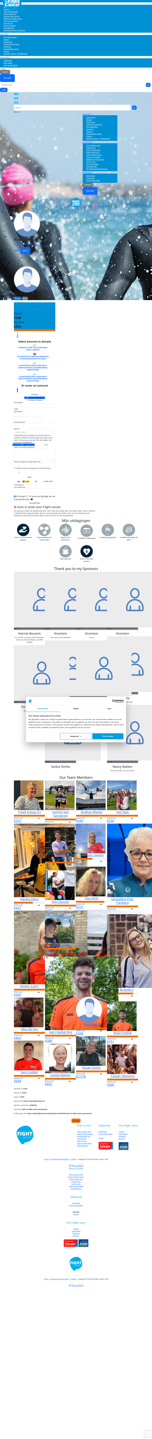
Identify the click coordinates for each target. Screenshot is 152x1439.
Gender (16, 429)
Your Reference (19, 487)
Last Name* (18, 411)
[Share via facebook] (14, 250)
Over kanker (8, 63)
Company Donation (35, 400)
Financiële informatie (11, 44)
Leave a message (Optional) (24, 447)
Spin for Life (8, 23)
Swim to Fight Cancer (11, 16)
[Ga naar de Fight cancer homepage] (25, 1135)
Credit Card (48, 481)
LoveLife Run (91, 148)
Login (3, 90)
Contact (6, 51)
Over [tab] (109, 708)
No (46, 445)
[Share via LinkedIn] (18, 250)
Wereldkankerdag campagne (14, 30)
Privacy (46, 1159)
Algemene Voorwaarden (60, 1159)
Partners (89, 131)
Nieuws (6, 40)
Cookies (73, 1159)
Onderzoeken (5, 57)
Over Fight (4, 34)
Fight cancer (90, 117)
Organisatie (8, 42)
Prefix (16, 409)
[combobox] (34, 432)
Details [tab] (76, 708)
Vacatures (7, 47)
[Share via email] (16, 250)
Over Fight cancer (10, 37)
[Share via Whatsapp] (19, 250)
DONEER (5, 72)
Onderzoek (8, 61)
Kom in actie (87, 142)
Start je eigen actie (84, 1132)
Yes (24, 445)
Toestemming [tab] (42, 708)
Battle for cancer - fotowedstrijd (15, 54)
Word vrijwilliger (10, 26)
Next (29, 477)
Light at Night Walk (93, 150)
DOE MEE (7, 78)
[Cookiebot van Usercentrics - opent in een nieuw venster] (114, 701)
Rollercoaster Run (10, 14)
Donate (17, 298)
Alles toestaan (107, 736)
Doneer (101, 1138)
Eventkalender (9, 28)
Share (25, 298)
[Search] (148, 85)
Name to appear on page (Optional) (27, 462)
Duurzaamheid (91, 127)
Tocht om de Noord (11, 21)
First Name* (18, 402)
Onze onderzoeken (11, 65)
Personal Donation (35, 398)
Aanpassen (74, 736)
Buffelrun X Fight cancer (13, 19)
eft (36, 481)
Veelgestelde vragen (11, 49)
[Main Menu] (1, 196)
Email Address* (19, 422)
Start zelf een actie (93, 145)
